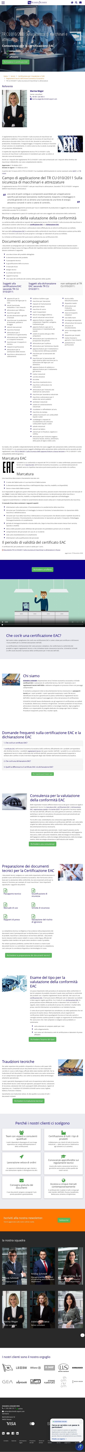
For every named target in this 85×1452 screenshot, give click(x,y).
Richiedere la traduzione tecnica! (28, 1101)
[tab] (42, 743)
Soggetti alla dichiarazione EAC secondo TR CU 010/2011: (42, 286)
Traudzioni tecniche (18, 1061)
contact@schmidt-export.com (14, 1411)
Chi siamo (31, 675)
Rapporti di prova (12, 919)
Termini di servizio (41, 1441)
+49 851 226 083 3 (38, 97)
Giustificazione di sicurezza (39, 894)
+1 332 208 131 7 (10, 1408)
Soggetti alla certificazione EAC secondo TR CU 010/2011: (12, 287)
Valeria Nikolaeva (40, 1321)
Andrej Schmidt (39, 1273)
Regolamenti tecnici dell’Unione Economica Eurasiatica (25, 78)
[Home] (38, 2)
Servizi (13, 76)
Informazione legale (22, 1441)
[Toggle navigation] (3, 2)
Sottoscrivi (63, 1220)
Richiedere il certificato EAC (16, 62)
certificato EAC (10, 749)
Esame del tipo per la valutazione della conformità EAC (53, 981)
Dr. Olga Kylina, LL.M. (70, 1275)
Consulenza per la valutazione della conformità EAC (55, 797)
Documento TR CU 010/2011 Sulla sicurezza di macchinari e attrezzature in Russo (32, 550)
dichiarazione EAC (52, 225)
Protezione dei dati (32, 1441)
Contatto (6, 1441)
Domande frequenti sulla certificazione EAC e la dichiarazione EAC (41, 734)
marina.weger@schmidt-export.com (44, 99)
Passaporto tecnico (12, 893)
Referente (7, 86)
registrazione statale (40, 809)
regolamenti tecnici (34, 751)
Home (6, 76)
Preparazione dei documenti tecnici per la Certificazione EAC (28, 868)
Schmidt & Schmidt (30, 681)
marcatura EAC (51, 807)
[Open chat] (79, 1446)
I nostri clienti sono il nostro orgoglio (26, 1357)
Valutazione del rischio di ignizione (42, 920)
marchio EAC (29, 465)
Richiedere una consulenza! (43, 844)
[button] (72, 2)
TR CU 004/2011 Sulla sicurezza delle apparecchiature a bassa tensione (40, 451)
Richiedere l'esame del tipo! (42, 1039)
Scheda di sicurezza (41, 907)
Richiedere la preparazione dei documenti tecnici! (28, 955)
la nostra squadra (13, 1240)
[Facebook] (13, 1433)
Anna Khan (65, 1321)
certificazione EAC (36, 225)
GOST (74, 171)
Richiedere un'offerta (42, 569)
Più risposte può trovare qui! (42, 774)
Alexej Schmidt (11, 1277)
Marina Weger (37, 91)
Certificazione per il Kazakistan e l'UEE (31, 76)
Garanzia (14, 1441)
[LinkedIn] (17, 1433)
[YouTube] (8, 1433)
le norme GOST (54, 809)
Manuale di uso (11, 907)
